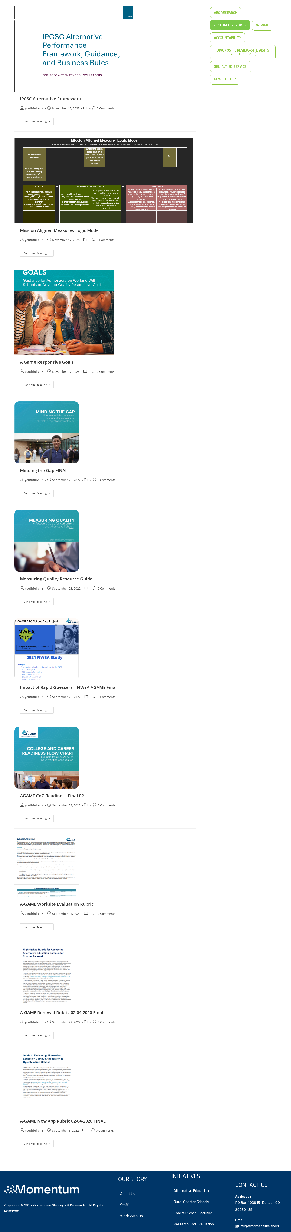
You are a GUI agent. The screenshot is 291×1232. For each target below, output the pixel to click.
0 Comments (106, 108)
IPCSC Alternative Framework (50, 99)
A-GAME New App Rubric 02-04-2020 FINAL (63, 1121)
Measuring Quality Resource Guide (56, 579)
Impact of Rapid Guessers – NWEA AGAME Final (68, 687)
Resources (225, 17)
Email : (240, 1220)
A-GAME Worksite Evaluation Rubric (57, 904)
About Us (194, 17)
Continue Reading (39, 120)
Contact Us (258, 17)
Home (143, 17)
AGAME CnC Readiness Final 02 (52, 796)
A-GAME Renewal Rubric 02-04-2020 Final (61, 1012)
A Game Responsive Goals (47, 362)
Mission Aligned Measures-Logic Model (60, 230)
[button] (227, 37)
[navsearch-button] (278, 17)
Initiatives (164, 17)
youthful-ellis (34, 108)
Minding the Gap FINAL (44, 470)
